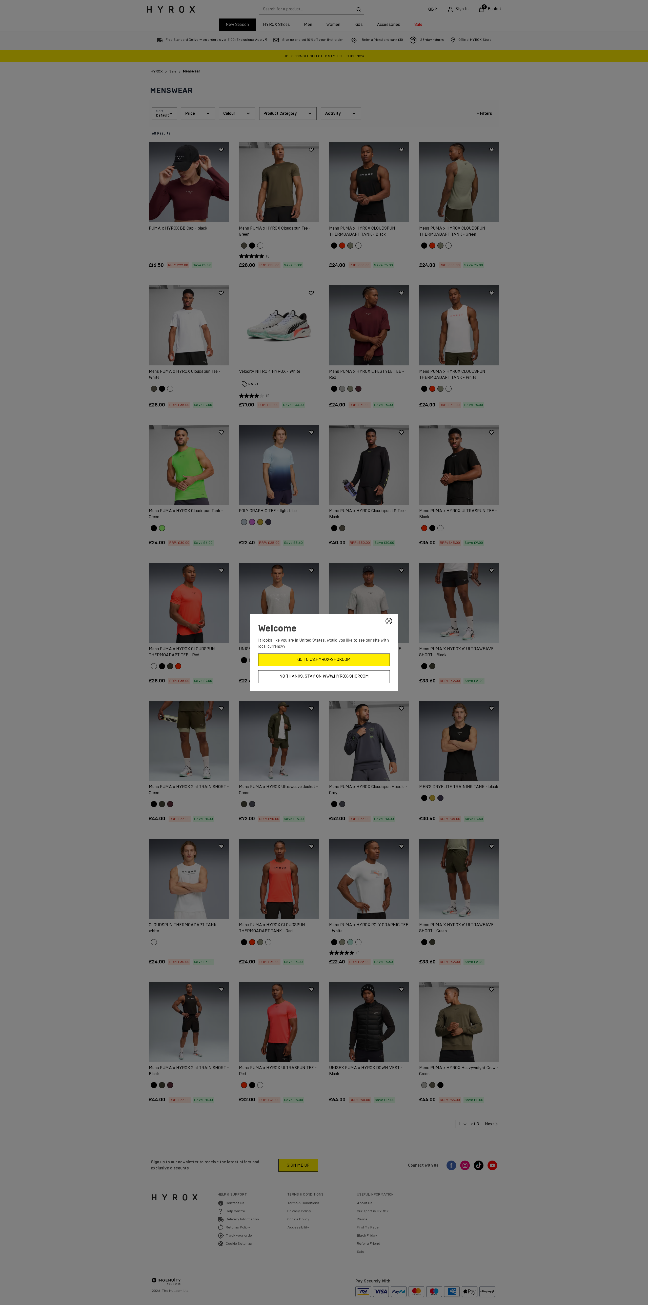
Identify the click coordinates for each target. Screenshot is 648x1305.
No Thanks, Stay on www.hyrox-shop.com (324, 676)
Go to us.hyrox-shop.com (324, 660)
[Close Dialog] (389, 621)
